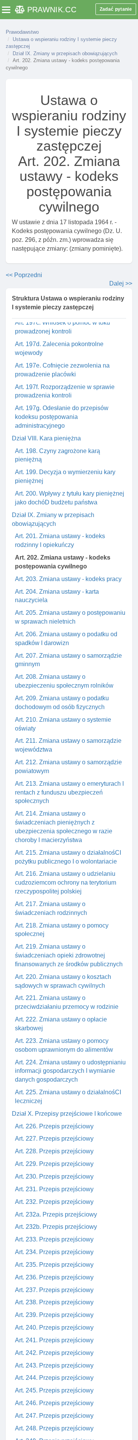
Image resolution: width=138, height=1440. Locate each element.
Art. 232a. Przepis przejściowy (56, 1214)
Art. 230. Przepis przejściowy (54, 1176)
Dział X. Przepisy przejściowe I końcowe (67, 1113)
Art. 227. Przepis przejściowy (54, 1138)
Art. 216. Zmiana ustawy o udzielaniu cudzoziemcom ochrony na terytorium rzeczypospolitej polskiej (65, 882)
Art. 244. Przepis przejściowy (54, 1377)
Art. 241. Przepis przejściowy (54, 1340)
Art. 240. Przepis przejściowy (54, 1327)
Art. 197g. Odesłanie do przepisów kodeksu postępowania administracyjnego (61, 417)
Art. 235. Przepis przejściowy (54, 1264)
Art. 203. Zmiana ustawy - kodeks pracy (68, 579)
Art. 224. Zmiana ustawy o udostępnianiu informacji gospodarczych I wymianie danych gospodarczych (70, 1071)
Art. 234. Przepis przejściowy (54, 1252)
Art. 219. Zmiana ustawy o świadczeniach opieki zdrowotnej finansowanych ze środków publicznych (69, 955)
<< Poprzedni (24, 275)
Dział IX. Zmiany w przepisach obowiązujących (65, 53)
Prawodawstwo (22, 32)
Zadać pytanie (116, 9)
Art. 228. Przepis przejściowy (54, 1151)
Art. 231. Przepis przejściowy (54, 1189)
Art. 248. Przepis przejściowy (54, 1428)
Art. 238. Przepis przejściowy (54, 1302)
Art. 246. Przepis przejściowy (54, 1403)
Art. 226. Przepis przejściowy (54, 1126)
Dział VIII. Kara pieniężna (46, 438)
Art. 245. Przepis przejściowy (54, 1390)
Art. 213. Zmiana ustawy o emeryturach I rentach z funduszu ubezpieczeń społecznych (69, 792)
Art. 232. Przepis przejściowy (54, 1202)
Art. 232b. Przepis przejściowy (56, 1226)
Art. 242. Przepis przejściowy (54, 1353)
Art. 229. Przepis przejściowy (54, 1164)
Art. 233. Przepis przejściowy (54, 1239)
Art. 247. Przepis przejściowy (54, 1415)
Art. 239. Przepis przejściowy (54, 1315)
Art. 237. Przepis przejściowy (54, 1290)
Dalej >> (120, 283)
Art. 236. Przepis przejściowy (54, 1277)
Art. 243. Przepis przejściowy (54, 1365)
